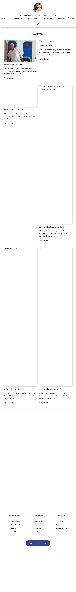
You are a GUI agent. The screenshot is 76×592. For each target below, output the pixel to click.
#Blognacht (15, 528)
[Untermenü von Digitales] (64, 18)
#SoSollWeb (15, 521)
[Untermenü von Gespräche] (9, 18)
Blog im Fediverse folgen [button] (38, 543)
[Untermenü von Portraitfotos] (54, 18)
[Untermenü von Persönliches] (22, 18)
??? (21, 532)
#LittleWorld (15, 525)
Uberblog (14, 532)
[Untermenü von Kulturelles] (41, 18)
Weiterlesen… (9, 78)
